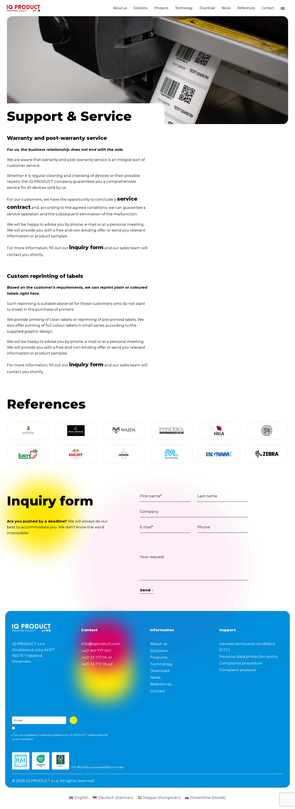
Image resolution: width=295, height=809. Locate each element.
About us (120, 8)
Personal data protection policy (248, 656)
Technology (184, 8)
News (226, 8)
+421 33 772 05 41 (96, 657)
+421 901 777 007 (96, 650)
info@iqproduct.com (100, 644)
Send (145, 590)
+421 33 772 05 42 (97, 664)
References (246, 8)
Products (161, 8)
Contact (268, 8)
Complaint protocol (237, 670)
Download (207, 8)
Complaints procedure (240, 663)
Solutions (141, 8)
